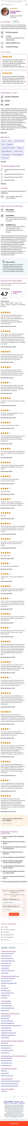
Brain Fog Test (4, 1043)
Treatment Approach (9, 929)
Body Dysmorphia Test (6, 1058)
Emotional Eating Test (6, 1063)
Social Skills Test (5, 1037)
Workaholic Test (5, 1052)
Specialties (6, 932)
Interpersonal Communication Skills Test (11, 1025)
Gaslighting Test (5, 1010)
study (9, 248)
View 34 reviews (10, 39)
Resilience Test (5, 973)
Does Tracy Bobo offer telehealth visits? (13, 837)
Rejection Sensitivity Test (7, 993)
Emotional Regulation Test (7, 960)
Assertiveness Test (5, 1015)
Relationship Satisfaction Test (8, 1035)
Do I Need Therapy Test (7, 958)
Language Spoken (8, 934)
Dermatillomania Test (6, 1060)
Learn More (19, 1)
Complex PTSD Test (6, 1003)
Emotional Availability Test (7, 1023)
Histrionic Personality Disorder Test (10, 1083)
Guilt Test (3, 985)
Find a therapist (8, 1101)
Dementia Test (5, 1073)
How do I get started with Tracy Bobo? (15, 881)
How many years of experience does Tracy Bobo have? (14, 847)
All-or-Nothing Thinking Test (8, 978)
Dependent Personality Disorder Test (10, 1081)
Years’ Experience (8, 937)
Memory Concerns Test (7, 1075)
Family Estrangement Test (7, 1008)
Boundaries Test (5, 1018)
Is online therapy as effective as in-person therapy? (14, 866)
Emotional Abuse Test (6, 1005)
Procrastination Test (6, 1048)
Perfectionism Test (6, 990)
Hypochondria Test (5, 965)
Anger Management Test (7, 953)
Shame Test (4, 997)
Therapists (17, 1101)
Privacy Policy (13, 1103)
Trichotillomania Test (6, 1065)
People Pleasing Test (6, 1030)
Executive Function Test (7, 1045)
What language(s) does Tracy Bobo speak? (14, 842)
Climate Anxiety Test (6, 956)
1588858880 (4, 193)
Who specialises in (11, 906)
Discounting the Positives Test (8, 983)
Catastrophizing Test (6, 980)
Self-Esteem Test (5, 995)
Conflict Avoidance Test (7, 1020)
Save (14, 21)
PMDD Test (4, 1091)
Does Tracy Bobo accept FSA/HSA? (14, 857)
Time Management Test (7, 1050)
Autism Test (4, 1070)
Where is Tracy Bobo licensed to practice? (13, 853)
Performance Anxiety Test (7, 970)
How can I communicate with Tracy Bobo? (14, 877)
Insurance (6, 939)
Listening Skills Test (6, 1028)
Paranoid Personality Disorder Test (9, 1086)
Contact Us (6, 1103)
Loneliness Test (5, 968)
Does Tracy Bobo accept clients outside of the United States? (13, 861)
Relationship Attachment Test (8, 1032)
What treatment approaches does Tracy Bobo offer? (14, 872)
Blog (22, 1101)
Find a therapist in (11, 899)
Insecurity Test (4, 988)
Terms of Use (21, 1103)
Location (5, 927)
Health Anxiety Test (6, 963)
